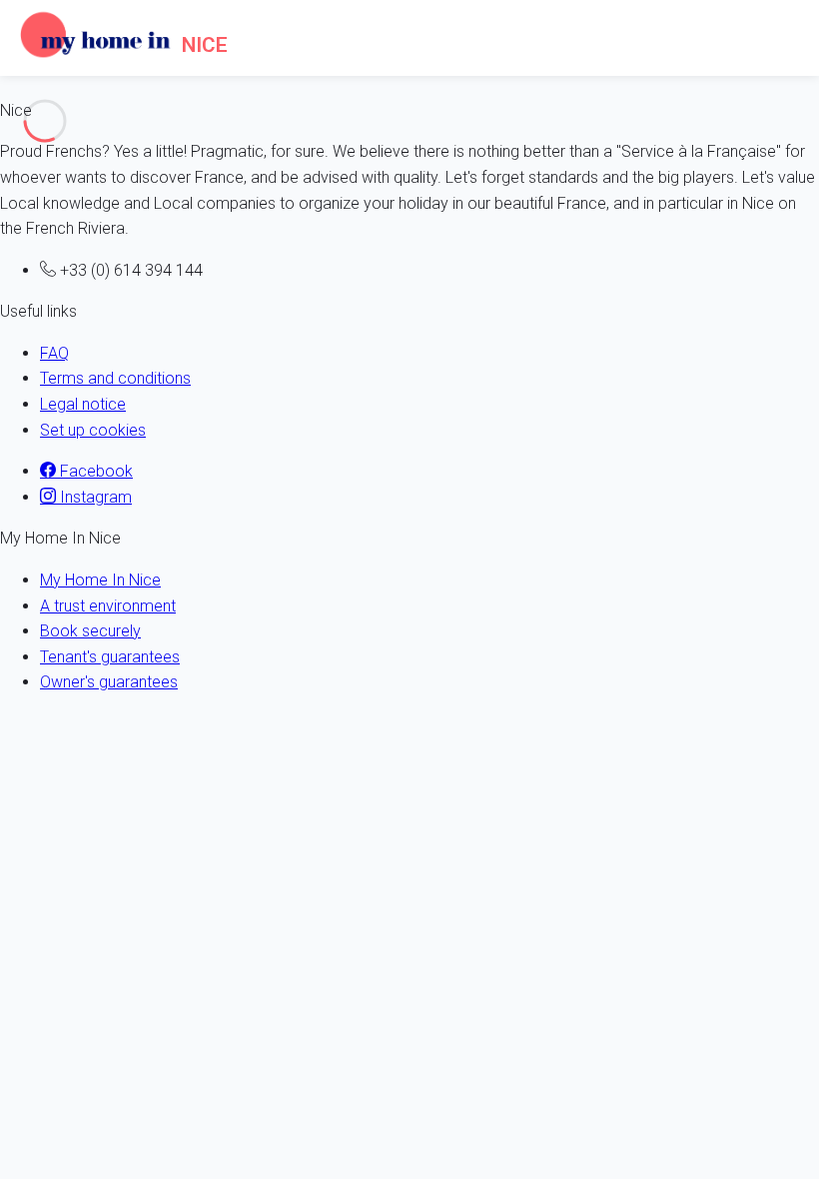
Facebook (94, 471)
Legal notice (83, 404)
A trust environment (108, 605)
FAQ (54, 353)
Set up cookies (93, 430)
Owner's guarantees (109, 681)
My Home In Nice (100, 580)
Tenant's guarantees (110, 656)
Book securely (90, 630)
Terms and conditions (115, 378)
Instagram (94, 497)
